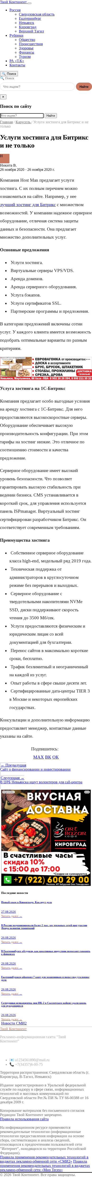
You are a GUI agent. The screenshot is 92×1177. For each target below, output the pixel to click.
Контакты (17, 65)
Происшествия (31, 44)
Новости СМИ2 (14, 1023)
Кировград (27, 27)
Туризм (25, 57)
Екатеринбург (30, 18)
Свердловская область (36, 14)
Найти (83, 86)
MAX (38, 757)
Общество (27, 40)
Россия (15, 10)
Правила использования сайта (24, 1119)
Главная (6, 122)
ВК (48, 757)
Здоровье (26, 48)
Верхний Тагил (31, 31)
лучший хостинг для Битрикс (28, 204)
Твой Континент (14, 2)
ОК (55, 757)
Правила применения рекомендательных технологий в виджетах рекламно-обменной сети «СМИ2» (44, 1159)
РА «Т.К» (16, 61)
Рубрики (16, 35)
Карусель (23, 122)
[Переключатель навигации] (29, 3)
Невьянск (26, 23)
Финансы (26, 52)
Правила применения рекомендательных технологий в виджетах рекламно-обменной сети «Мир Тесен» (45, 1165)
